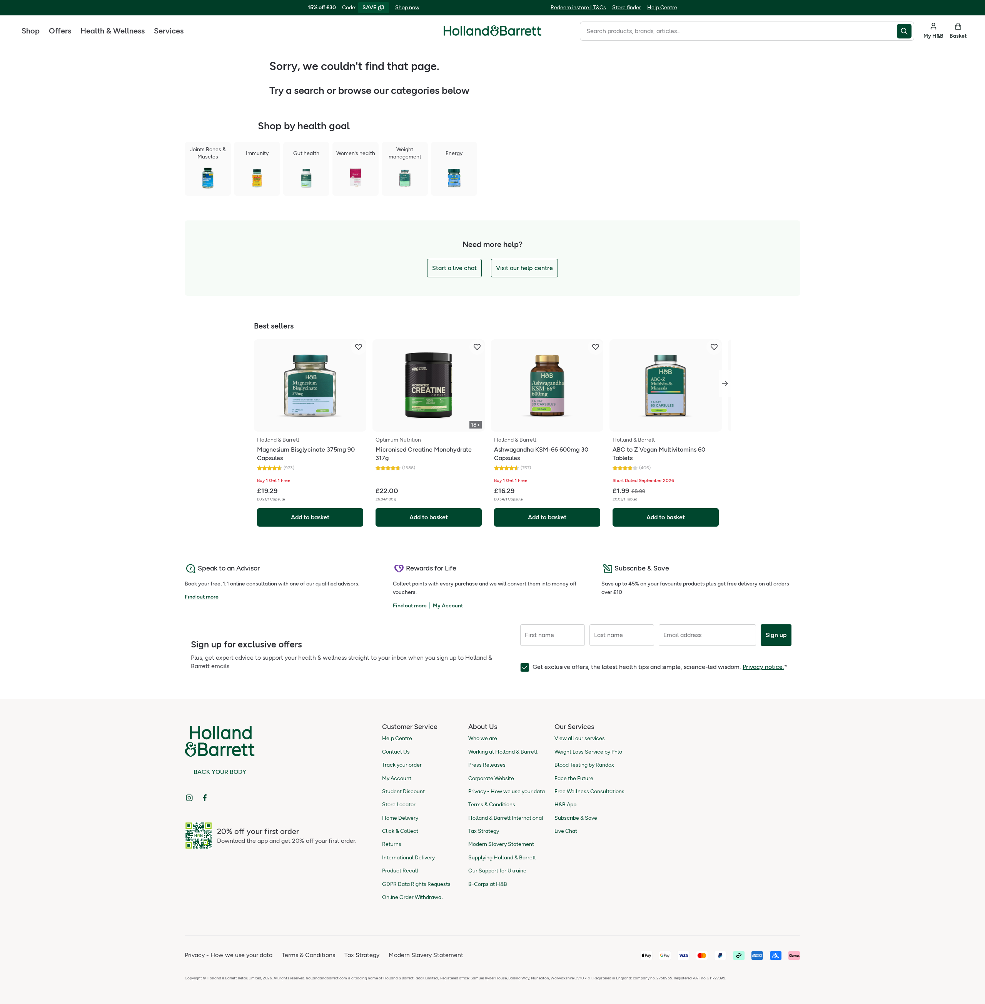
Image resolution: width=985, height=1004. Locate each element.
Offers (60, 30)
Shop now (407, 7)
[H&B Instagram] (189, 797)
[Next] (725, 383)
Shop (31, 30)
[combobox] (738, 31)
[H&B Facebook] (204, 797)
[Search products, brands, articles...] (905, 31)
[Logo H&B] (492, 34)
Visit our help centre (524, 268)
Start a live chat (454, 268)
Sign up (776, 635)
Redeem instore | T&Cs (578, 7)
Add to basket (310, 517)
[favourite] (358, 347)
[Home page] (492, 30)
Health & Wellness (112, 30)
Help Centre (662, 7)
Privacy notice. (763, 666)
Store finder (626, 7)
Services (169, 30)
